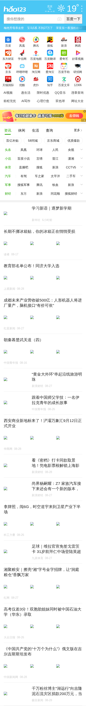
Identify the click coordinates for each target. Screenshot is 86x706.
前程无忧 (10, 101)
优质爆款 (73, 140)
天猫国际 (8, 84)
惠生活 (25, 92)
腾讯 (36, 45)
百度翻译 (50, 58)
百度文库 (64, 84)
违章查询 (77, 92)
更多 (77, 130)
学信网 (22, 58)
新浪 (64, 45)
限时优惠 (43, 92)
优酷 (22, 84)
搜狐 (50, 45)
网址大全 (77, 101)
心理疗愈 (43, 101)
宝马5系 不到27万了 (40, 28)
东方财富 (8, 58)
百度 (8, 45)
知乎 (50, 84)
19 (72, 8)
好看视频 (78, 58)
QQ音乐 (60, 92)
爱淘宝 (50, 71)
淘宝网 (36, 71)
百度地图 (36, 58)
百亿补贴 (12, 140)
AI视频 (8, 92)
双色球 (60, 101)
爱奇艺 (64, 58)
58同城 (33, 140)
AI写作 (25, 101)
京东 (8, 71)
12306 (78, 84)
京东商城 (53, 140)
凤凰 (22, 45)
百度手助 (64, 71)
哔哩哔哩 (22, 71)
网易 (78, 45)
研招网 (77, 71)
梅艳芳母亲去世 (14, 28)
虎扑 (36, 84)
